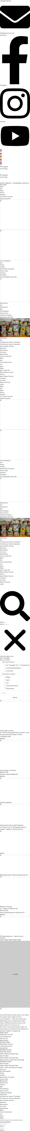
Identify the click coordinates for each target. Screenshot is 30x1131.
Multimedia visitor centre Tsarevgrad (14, 875)
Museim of (6, 907)
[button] (15, 607)
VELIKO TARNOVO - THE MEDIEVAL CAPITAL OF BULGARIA (14, 184)
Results (15, 697)
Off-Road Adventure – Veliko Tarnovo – (12, 937)
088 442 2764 (4, 772)
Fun (7, 683)
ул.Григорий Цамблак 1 (14, 668)
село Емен (9, 671)
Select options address (8, 662)
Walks (8, 677)
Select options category (8, 674)
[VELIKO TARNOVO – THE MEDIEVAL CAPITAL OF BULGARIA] (15, 170)
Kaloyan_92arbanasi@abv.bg (9, 774)
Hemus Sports (7, 731)
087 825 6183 (4, 910)
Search (2, 624)
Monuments (10, 688)
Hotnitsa (5, 802)
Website (2, 738)
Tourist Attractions (12, 686)
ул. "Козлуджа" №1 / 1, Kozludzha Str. (18, 665)
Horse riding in (8, 770)
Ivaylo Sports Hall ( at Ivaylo (11, 825)
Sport (8, 680)
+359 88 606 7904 (5, 736)
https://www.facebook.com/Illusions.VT (12, 912)
